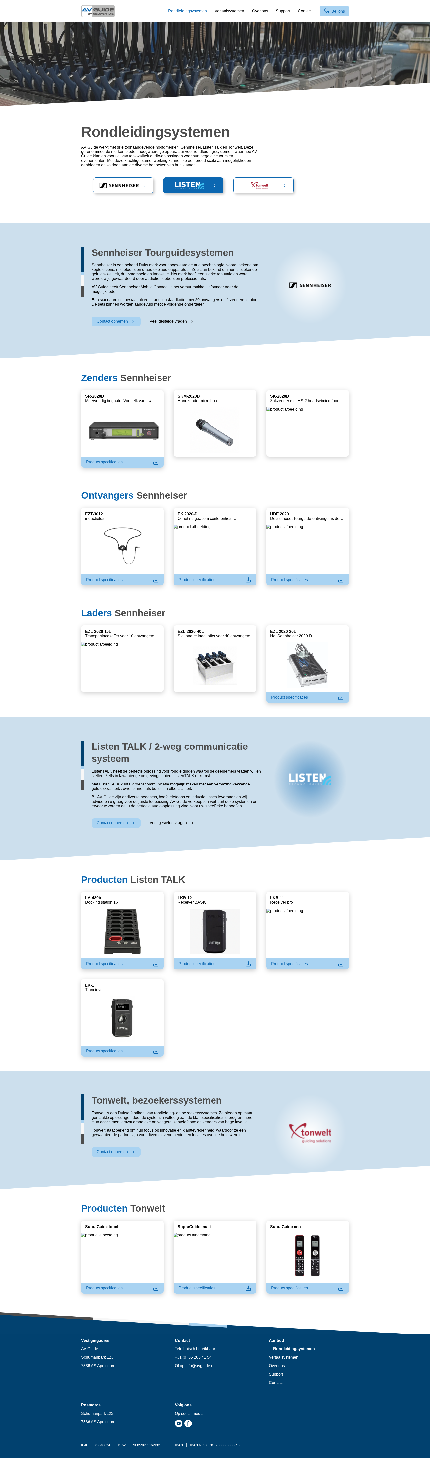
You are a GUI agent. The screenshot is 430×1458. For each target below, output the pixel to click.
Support (276, 1374)
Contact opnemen (112, 321)
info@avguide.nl (199, 1366)
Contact (276, 1383)
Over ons (277, 1366)
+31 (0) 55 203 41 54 (193, 1357)
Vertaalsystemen (283, 1357)
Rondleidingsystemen (294, 1349)
